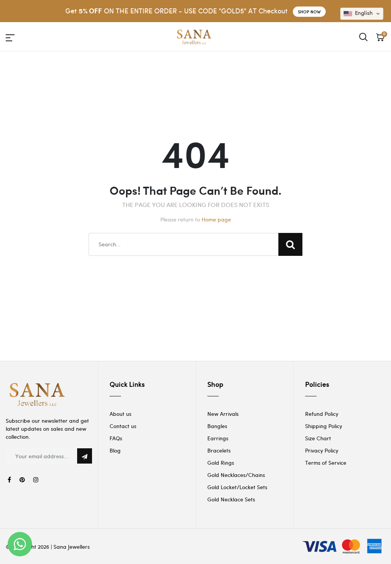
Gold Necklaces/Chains (236, 474)
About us (120, 413)
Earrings (217, 438)
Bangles (217, 426)
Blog (115, 450)
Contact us (123, 426)
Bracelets (219, 450)
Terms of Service (325, 462)
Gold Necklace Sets (231, 499)
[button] (361, 14)
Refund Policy (321, 413)
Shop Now (309, 11)
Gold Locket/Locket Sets (237, 487)
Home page (216, 219)
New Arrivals (223, 413)
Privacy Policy (321, 450)
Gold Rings (220, 462)
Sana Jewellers (71, 546)
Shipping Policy (323, 426)
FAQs (116, 438)
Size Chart (318, 438)
